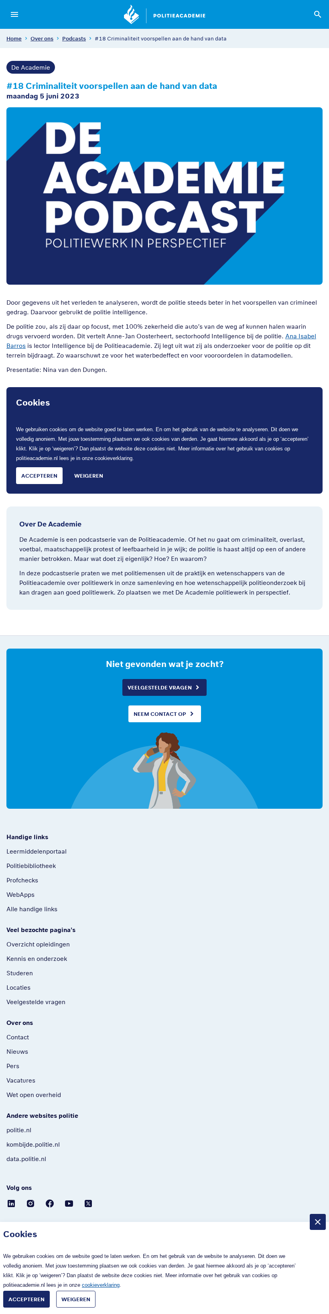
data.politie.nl (26, 1159)
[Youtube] (69, 1203)
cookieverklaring (113, 458)
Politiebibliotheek (31, 866)
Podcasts (74, 38)
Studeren (19, 973)
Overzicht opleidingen (38, 944)
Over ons (41, 38)
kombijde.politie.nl (33, 1144)
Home (14, 38)
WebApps (20, 894)
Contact (17, 1037)
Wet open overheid (33, 1095)
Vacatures (20, 1080)
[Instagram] (30, 1203)
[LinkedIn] (11, 1203)
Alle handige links (31, 909)
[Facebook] (50, 1203)
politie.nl (18, 1130)
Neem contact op (160, 713)
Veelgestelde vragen (160, 687)
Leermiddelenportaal (36, 851)
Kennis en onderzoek (36, 958)
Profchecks (22, 880)
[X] (88, 1203)
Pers (12, 1066)
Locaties (18, 987)
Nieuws (17, 1051)
